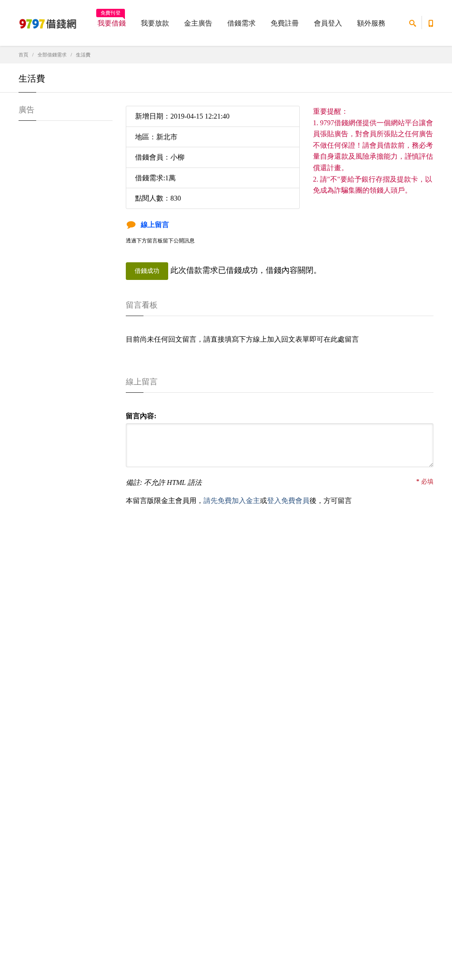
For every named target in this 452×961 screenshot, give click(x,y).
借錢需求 (241, 23)
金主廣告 (198, 23)
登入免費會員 (288, 500)
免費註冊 (285, 23)
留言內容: (141, 416)
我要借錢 (112, 20)
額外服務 (371, 23)
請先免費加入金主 (231, 500)
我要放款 (155, 23)
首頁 (23, 54)
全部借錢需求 (52, 54)
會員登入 (328, 23)
